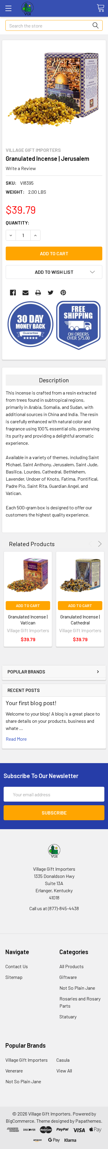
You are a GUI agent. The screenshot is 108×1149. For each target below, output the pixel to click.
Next (99, 544)
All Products (71, 966)
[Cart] (100, 8)
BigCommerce (20, 1121)
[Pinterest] (63, 292)
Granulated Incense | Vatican (28, 619)
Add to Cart (28, 605)
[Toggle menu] (8, 8)
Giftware (68, 977)
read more (16, 739)
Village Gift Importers (26, 1060)
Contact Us (16, 966)
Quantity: (17, 222)
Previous (91, 544)
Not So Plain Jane (77, 988)
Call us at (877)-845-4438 (54, 908)
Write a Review (21, 168)
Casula (63, 1060)
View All (64, 1070)
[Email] (25, 292)
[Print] (38, 292)
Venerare (14, 1070)
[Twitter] (50, 292)
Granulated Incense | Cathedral (80, 619)
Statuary (67, 1016)
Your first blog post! (31, 702)
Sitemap (13, 977)
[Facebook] (13, 292)
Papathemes (88, 1121)
